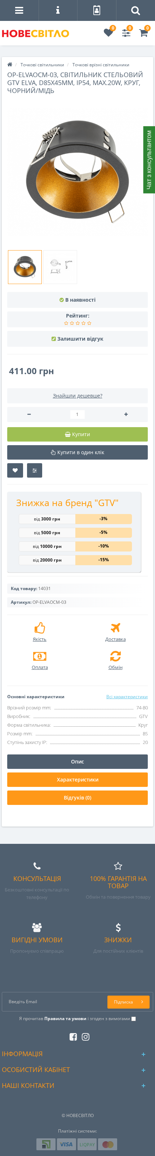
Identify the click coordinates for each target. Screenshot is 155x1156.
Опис (77, 761)
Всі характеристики (127, 697)
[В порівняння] (34, 470)
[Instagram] (83, 1035)
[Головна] (9, 65)
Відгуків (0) (77, 797)
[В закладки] (15, 470)
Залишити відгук (80, 338)
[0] (108, 34)
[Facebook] (71, 1035)
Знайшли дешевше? (77, 395)
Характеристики (77, 779)
